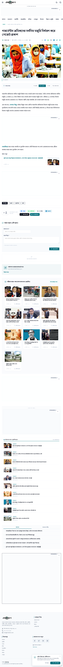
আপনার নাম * (6, 229)
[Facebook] (34, 641)
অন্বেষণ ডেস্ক (6, 40)
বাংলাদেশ (10, 19)
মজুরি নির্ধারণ (17, 203)
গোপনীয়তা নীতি (36, 626)
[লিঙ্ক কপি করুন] (57, 40)
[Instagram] (47, 641)
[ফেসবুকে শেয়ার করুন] (45, 40)
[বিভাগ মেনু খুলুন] (2, 2)
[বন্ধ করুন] (60, 656)
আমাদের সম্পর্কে (36, 620)
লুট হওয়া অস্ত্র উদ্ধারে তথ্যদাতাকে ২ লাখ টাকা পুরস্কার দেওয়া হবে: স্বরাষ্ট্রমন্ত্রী (23, 158)
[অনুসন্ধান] (60, 2)
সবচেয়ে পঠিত (45, 527)
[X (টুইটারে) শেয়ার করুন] (51, 40)
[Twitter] (39, 641)
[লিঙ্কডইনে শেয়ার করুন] (54, 40)
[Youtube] (43, 641)
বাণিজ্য (29, 19)
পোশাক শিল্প (13, 105)
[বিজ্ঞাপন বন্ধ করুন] (59, 9)
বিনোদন (42, 19)
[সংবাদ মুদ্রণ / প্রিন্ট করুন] (60, 40)
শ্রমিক (23, 203)
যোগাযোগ (35, 622)
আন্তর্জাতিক (23, 19)
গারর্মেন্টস (11, 203)
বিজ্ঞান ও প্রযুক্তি (49, 19)
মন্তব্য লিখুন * (6, 235)
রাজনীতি (16, 19)
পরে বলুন (47, 663)
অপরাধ (57, 19)
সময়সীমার (5, 147)
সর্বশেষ (3, 19)
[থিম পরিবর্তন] (56, 2)
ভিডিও (3, 646)
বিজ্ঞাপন (35, 624)
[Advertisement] (31, 11)
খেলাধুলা (36, 19)
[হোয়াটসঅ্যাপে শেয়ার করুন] (48, 40)
